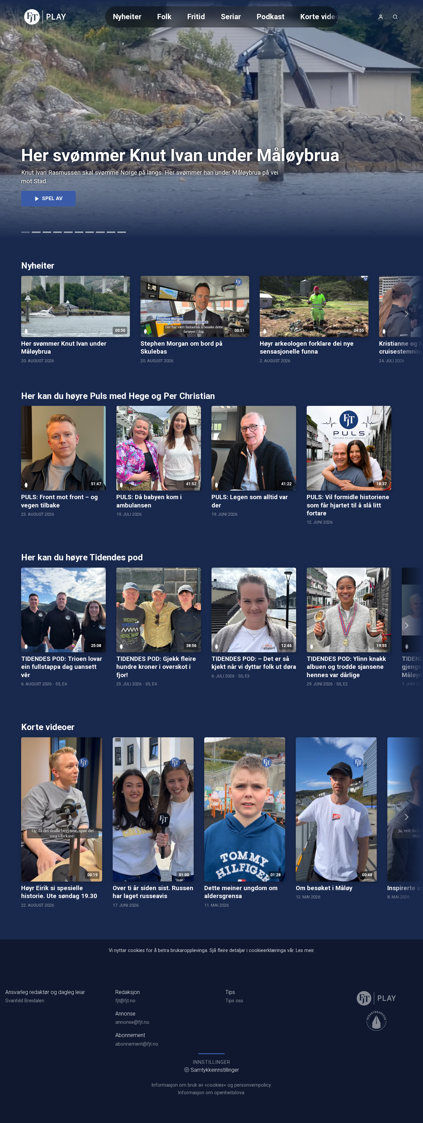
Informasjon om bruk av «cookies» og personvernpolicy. (211, 1085)
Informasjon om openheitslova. (211, 1093)
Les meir (305, 950)
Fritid (196, 16)
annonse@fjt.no (132, 1022)
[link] (45, 16)
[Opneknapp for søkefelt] (395, 16)
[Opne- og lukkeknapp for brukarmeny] (380, 16)
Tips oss (234, 1001)
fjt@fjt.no (125, 1001)
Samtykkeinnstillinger (215, 1070)
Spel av (52, 198)
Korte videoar (323, 16)
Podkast (271, 16)
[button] (401, 119)
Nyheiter (127, 16)
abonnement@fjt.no (136, 1044)
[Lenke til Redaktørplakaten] (376, 1021)
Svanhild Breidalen (24, 1001)
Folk (164, 16)
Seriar (231, 16)
